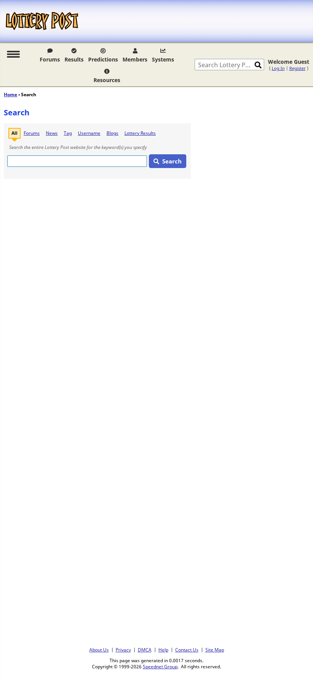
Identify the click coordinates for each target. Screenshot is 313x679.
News (52, 133)
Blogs (112, 133)
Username (89, 133)
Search (172, 161)
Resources (107, 80)
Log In (278, 68)
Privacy (123, 650)
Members (135, 59)
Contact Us (186, 650)
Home (10, 94)
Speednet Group (160, 666)
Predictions (103, 59)
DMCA (145, 650)
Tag (68, 133)
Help (163, 650)
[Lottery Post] (42, 21)
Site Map (214, 650)
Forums (50, 59)
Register (297, 68)
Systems (163, 59)
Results (74, 59)
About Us (99, 650)
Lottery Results (140, 133)
